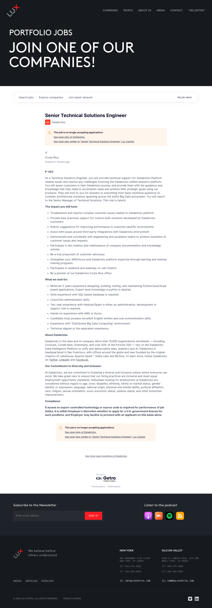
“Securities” (196, 10)
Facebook (82, 359)
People (128, 10)
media (161, 10)
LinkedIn (64, 359)
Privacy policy (98, 486)
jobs (26, 97)
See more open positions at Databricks (106, 456)
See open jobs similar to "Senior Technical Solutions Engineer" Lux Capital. (94, 141)
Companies (110, 10)
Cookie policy (114, 486)
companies (51, 97)
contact (176, 10)
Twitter (53, 359)
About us (144, 10)
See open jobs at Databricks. (69, 137)
